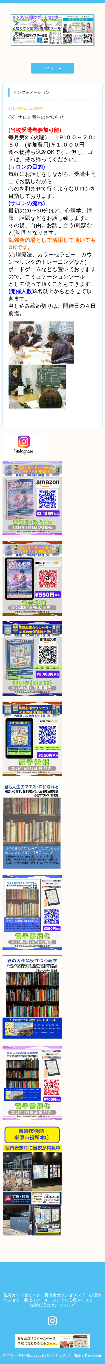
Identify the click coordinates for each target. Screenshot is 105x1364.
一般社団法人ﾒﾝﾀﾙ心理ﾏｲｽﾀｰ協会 (40, 1356)
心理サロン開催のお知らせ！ (38, 117)
